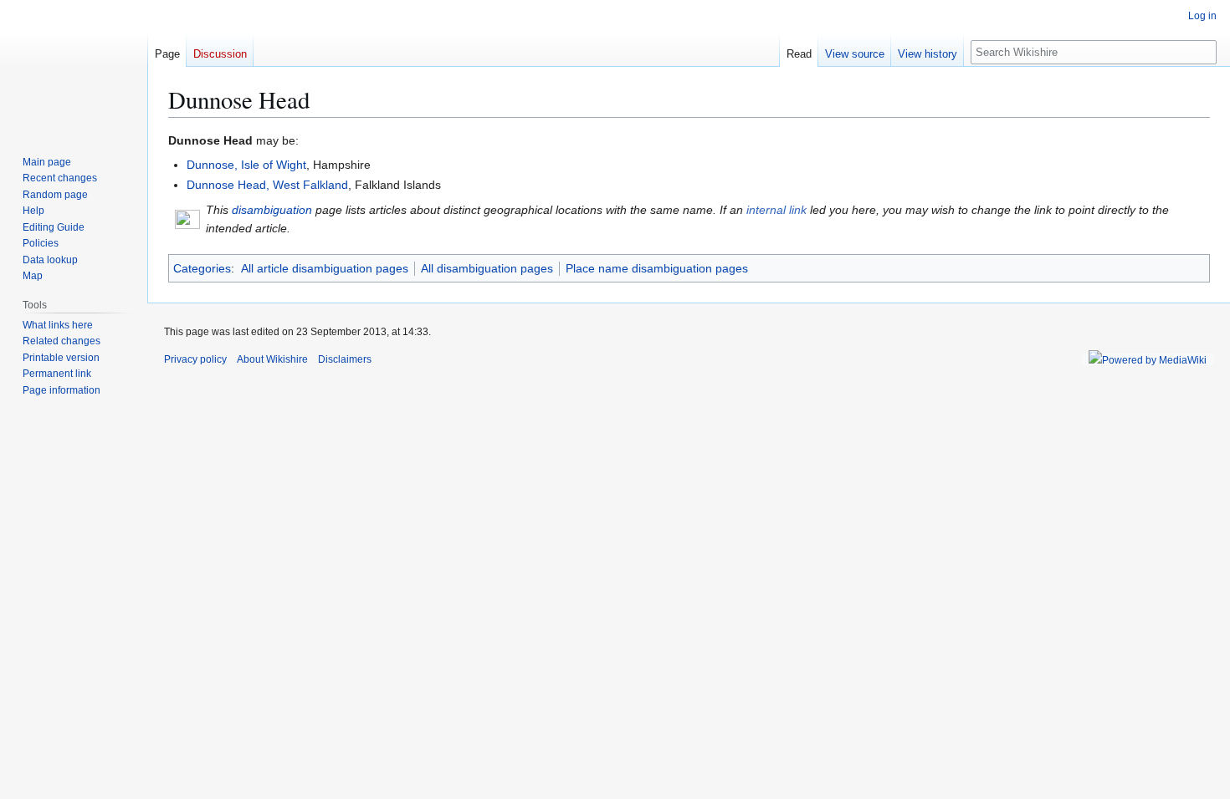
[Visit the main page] (74, 67)
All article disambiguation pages (324, 268)
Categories (202, 268)
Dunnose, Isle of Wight (246, 164)
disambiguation (272, 209)
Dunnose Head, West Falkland (267, 184)
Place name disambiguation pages (657, 268)
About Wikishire (272, 359)
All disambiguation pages (487, 268)
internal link (776, 209)
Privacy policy (195, 359)
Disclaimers (345, 359)
